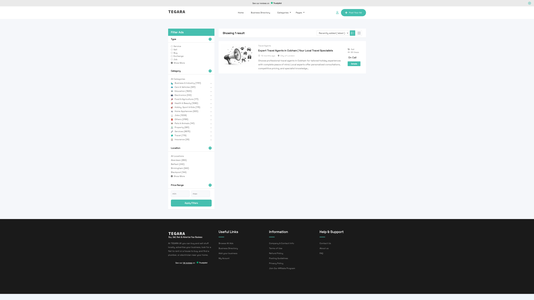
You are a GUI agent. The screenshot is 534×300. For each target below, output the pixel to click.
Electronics (183, 95)
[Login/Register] (337, 12)
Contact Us (325, 243)
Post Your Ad (355, 12)
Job (175, 59)
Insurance (182, 139)
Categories (283, 12)
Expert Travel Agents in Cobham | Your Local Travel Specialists (295, 50)
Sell (175, 49)
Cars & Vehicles (185, 87)
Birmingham (180, 168)
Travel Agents (264, 45)
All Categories (178, 79)
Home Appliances (186, 111)
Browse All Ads (226, 243)
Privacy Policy (276, 263)
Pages (299, 12)
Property (182, 127)
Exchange (179, 56)
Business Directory (260, 12)
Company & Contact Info (281, 243)
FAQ (321, 253)
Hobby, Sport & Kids (187, 107)
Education (183, 91)
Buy (175, 53)
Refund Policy (276, 253)
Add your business (228, 253)
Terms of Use (275, 248)
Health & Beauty (186, 103)
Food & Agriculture (186, 99)
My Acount (224, 258)
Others (181, 119)
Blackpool (178, 172)
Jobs (181, 115)
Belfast (178, 164)
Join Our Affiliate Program (282, 268)
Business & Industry (188, 83)
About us (324, 248)
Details (354, 63)
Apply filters (191, 203)
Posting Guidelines (278, 258)
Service (177, 46)
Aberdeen (179, 160)
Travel (180, 135)
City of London (287, 55)
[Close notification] (529, 3)
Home (241, 12)
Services (182, 131)
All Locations (177, 156)
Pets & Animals (185, 123)
